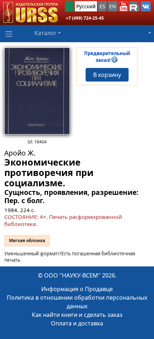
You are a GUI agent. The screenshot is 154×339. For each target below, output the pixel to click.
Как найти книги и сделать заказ (77, 315)
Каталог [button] (45, 33)
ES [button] (102, 6)
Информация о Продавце (77, 289)
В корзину (107, 75)
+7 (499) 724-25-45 (85, 18)
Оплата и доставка (77, 323)
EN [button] (112, 6)
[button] (124, 6)
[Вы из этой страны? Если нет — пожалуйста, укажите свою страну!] (69, 6)
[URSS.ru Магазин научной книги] (30, 12)
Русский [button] (86, 6)
